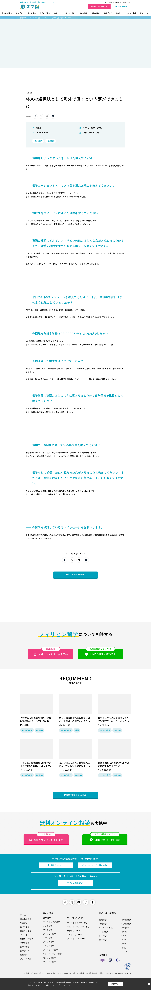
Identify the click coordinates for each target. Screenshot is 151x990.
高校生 (124, 940)
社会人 (124, 948)
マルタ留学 (47, 930)
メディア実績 (131, 13)
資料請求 (118, 2)
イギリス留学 (48, 946)
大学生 (124, 944)
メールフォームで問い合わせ (97, 865)
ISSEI (69, 18)
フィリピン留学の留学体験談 (54, 18)
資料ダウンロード (58, 865)
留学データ (144, 13)
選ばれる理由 (7, 13)
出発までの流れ (70, 13)
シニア (124, 952)
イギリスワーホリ (74, 935)
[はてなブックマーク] (53, 116)
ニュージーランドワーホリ (78, 927)
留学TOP (23, 18)
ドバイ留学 (47, 938)
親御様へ (119, 13)
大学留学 (125, 928)
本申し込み (127, 2)
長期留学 (103, 924)
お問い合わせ (122, 6)
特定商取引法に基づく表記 (94, 973)
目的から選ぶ (45, 13)
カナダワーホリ (73, 931)
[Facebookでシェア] (35, 116)
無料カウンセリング (100, 6)
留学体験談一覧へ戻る (75, 574)
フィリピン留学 (35, 18)
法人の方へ (109, 2)
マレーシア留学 (49, 962)
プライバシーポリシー (38, 973)
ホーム (23, 915)
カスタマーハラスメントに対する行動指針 (70, 973)
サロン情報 (83, 13)
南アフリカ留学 (49, 958)
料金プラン (20, 13)
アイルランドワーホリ (76, 939)
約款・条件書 (51, 973)
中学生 (124, 936)
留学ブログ (108, 13)
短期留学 (103, 920)
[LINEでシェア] (47, 116)
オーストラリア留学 (51, 922)
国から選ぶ (32, 13)
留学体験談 (96, 13)
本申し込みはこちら (75, 883)
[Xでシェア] (41, 116)
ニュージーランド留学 (52, 954)
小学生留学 (126, 920)
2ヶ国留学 (103, 932)
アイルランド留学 (50, 950)
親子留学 (103, 940)
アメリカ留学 (48, 942)
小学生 (124, 932)
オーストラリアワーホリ (77, 923)
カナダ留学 (47, 926)
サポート (57, 13)
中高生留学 (126, 924)
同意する (115, 984)
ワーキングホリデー (107, 928)
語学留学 (103, 936)
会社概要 (26, 973)
